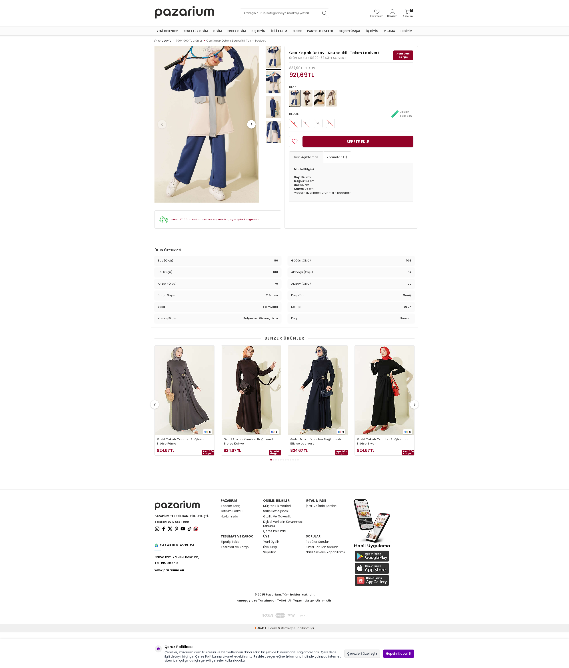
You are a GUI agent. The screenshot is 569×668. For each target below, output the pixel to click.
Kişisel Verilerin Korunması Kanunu (283, 524)
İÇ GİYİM (372, 31)
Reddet (259, 656)
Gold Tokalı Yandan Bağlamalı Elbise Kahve (249, 441)
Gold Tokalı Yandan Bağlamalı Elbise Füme (182, 441)
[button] (162, 124)
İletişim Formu (231, 511)
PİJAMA (389, 31)
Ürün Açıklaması (306, 157)
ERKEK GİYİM (236, 31)
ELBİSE (297, 31)
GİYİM (217, 31)
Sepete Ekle (358, 141)
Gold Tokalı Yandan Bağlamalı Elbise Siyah (382, 441)
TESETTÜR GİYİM (195, 31)
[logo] (184, 13)
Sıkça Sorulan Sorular (322, 547)
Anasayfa (165, 40)
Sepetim (269, 552)
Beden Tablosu (406, 114)
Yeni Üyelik (271, 542)
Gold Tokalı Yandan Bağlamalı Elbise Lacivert (315, 441)
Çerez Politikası (274, 531)
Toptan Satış (230, 506)
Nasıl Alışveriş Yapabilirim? (325, 552)
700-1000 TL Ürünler (189, 40)
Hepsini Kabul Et (398, 653)
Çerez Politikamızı (208, 656)
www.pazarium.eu (169, 570)
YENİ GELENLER (167, 31)
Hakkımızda (229, 516)
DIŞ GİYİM (258, 31)
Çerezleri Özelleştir (362, 653)
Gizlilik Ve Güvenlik (277, 516)
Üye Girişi (270, 547)
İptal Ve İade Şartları (321, 506)
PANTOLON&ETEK (320, 31)
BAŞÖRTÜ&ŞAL (349, 31)
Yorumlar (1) (337, 157)
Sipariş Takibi (230, 542)
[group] (206, 124)
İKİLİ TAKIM (279, 31)
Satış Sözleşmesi (276, 511)
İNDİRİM (406, 31)
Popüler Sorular (317, 542)
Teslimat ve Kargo (235, 547)
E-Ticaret (271, 628)
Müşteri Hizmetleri (277, 506)
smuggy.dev (247, 600)
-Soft (259, 628)
